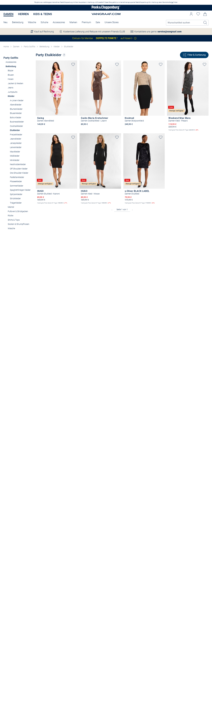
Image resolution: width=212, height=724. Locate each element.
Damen (8, 14)
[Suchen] (205, 23)
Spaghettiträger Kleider (20, 190)
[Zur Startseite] (106, 8)
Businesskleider (17, 122)
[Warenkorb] (205, 14)
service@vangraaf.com (169, 31)
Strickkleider (15, 198)
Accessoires (59, 22)
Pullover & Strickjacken (18, 211)
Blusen (11, 75)
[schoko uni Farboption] (82, 128)
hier (172, 2)
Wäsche (32, 22)
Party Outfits (29, 46)
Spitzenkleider (16, 194)
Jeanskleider (15, 139)
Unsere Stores (112, 22)
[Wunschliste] (198, 14)
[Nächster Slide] (75, 85)
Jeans (10, 87)
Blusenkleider (16, 113)
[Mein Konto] (191, 14)
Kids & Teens (42, 14)
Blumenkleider (16, 109)
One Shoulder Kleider (19, 173)
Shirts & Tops (14, 220)
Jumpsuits (12, 92)
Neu (5, 22)
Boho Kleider (15, 117)
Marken (73, 22)
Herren (23, 14)
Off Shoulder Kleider (19, 169)
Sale (98, 22)
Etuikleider (68, 46)
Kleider (57, 46)
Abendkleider (15, 105)
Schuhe (44, 22)
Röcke (10, 215)
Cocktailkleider (16, 126)
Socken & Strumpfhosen (18, 224)
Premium (86, 22)
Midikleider (14, 156)
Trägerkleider (16, 203)
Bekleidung (17, 22)
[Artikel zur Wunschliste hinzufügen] (73, 64)
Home (6, 46)
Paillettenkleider (17, 177)
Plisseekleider (16, 181)
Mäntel (11, 207)
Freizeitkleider (16, 134)
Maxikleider (15, 151)
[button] (191, 14)
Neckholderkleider (18, 164)
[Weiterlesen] (135, 38)
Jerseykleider (16, 143)
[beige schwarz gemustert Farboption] (126, 128)
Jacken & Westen (15, 83)
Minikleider (14, 160)
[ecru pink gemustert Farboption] (38, 128)
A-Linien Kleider (17, 100)
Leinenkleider (15, 147)
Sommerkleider (16, 186)
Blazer (10, 70)
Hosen (11, 79)
